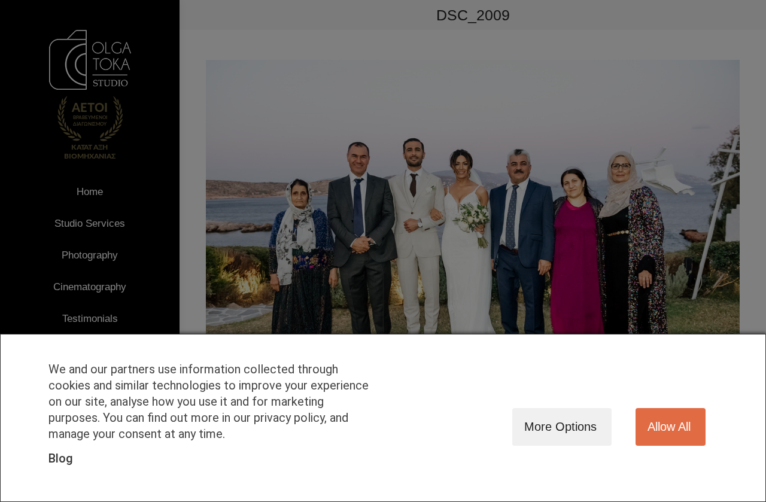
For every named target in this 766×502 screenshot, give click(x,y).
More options (560, 426)
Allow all (669, 426)
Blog (60, 458)
